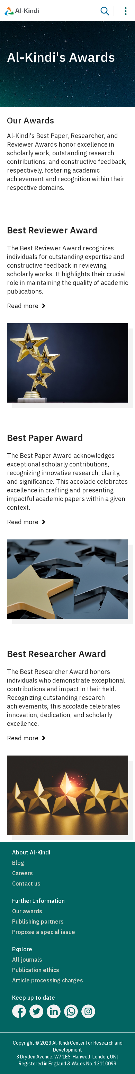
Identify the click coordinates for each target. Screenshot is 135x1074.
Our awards (27, 911)
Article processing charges (47, 980)
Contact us (26, 883)
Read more (22, 306)
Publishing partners (38, 921)
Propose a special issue (43, 931)
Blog (18, 862)
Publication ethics (35, 969)
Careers (22, 873)
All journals (27, 959)
